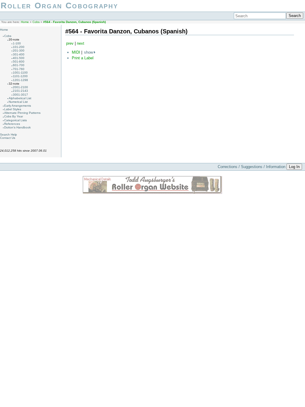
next (80, 43)
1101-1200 (20, 76)
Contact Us (7, 137)
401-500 (18, 58)
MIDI (76, 52)
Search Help (8, 134)
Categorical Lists (15, 120)
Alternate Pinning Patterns (22, 112)
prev (70, 43)
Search (295, 15)
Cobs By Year (13, 116)
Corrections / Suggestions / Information (251, 166)
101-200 (18, 47)
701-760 (18, 69)
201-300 (18, 50)
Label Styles (12, 109)
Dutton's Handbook (17, 127)
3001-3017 (20, 94)
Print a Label (83, 58)
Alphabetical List (20, 98)
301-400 (18, 54)
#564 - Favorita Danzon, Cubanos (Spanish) (74, 22)
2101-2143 (20, 90)
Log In (294, 166)
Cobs (36, 22)
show (88, 52)
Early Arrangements (17, 105)
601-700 (18, 65)
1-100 (17, 43)
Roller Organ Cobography (59, 5)
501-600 (18, 61)
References (12, 123)
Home (25, 22)
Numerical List (18, 101)
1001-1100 (20, 72)
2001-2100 (20, 87)
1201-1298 (20, 80)
